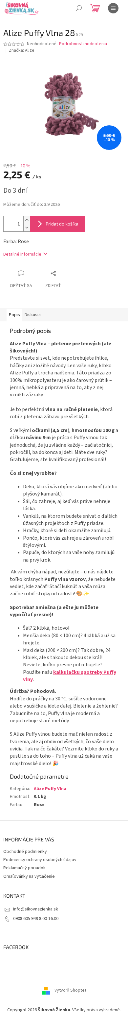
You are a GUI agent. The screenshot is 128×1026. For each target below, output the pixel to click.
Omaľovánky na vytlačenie (29, 876)
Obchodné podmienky (25, 851)
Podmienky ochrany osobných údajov (39, 859)
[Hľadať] (78, 8)
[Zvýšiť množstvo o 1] (26, 220)
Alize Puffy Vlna (50, 788)
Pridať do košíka (62, 223)
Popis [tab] (14, 315)
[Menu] (113, 8)
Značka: (21, 50)
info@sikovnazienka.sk (35, 909)
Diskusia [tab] (33, 315)
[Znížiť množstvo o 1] (26, 227)
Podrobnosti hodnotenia (83, 44)
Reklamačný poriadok (24, 868)
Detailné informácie (22, 254)
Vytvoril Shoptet (70, 990)
